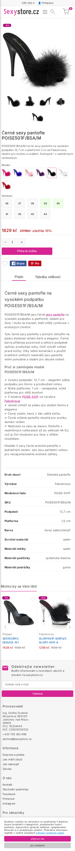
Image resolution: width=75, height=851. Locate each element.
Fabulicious (12, 401)
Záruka (7, 769)
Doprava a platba (13, 754)
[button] (32, 599)
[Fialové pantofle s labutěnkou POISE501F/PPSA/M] (40, 177)
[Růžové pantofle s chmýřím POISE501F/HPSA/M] (6, 177)
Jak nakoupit (11, 764)
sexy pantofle (55, 314)
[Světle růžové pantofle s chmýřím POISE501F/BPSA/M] (29, 177)
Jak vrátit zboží (12, 759)
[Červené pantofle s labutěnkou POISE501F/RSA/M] (6, 190)
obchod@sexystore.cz (17, 739)
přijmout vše (37, 838)
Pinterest (9, 798)
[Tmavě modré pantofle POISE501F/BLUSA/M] (18, 177)
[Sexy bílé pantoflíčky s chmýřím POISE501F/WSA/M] (63, 177)
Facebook (9, 794)
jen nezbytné (38, 845)
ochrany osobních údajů (50, 832)
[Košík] (66, 11)
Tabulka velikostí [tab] (48, 277)
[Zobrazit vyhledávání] (51, 12)
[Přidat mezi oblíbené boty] (5, 264)
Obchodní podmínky (16, 789)
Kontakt (7, 784)
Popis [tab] (19, 277)
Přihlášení (47, 2)
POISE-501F (30, 396)
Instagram (9, 803)
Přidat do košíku (27, 251)
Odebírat (38, 693)
